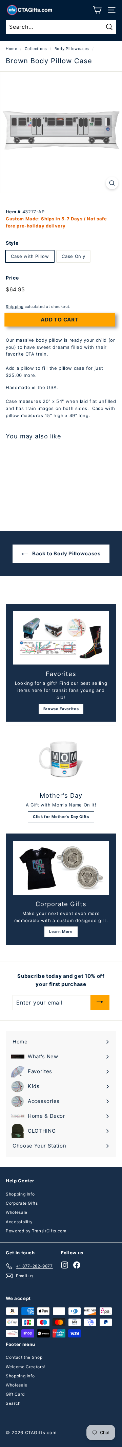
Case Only (73, 256)
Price (12, 278)
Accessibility (19, 1221)
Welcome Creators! (25, 1366)
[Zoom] (112, 183)
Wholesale (16, 1212)
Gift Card (15, 1394)
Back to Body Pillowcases (65, 553)
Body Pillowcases (72, 48)
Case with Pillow (30, 256)
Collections (36, 48)
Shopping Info (20, 1194)
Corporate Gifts (22, 1203)
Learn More (61, 931)
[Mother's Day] (61, 759)
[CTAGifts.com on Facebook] (76, 1265)
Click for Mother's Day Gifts (61, 816)
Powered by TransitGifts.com (36, 1230)
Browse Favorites (61, 708)
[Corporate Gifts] (61, 868)
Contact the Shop (24, 1357)
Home (11, 48)
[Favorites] (61, 638)
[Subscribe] (99, 1002)
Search (13, 1403)
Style (12, 243)
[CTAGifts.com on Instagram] (64, 1265)
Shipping (14, 306)
